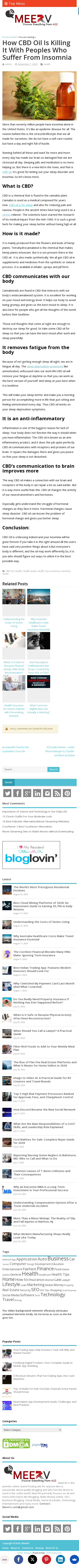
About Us (15, 1548)
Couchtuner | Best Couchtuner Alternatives (27, 826)
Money (59, 1285)
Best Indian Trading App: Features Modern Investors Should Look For (42, 969)
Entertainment (12, 1269)
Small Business (69, 1290)
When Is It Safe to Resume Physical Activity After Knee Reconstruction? (13, 667)
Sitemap (39, 1548)
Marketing (35, 1284)
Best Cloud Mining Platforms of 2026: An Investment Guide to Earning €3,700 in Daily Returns (42, 906)
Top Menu (17, 3)
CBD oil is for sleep (21, 205)
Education (57, 1264)
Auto (42, 1259)
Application (26, 1259)
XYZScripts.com (54, 1552)
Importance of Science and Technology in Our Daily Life (34, 811)
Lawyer (66, 1280)
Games (6, 1274)
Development (43, 1264)
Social (8, 782)
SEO (35, 1289)
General (15, 1274)
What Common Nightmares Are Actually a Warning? (38, 709)
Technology (52, 1294)
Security (25, 1290)
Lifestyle (11, 1284)
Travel (8, 1299)
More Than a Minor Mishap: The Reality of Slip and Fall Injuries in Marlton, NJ (44, 1219)
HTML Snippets (24, 1552)
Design (30, 1264)
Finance (45, 1268)
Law (57, 1279)
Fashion (29, 1268)
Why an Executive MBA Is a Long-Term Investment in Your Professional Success (40, 1188)
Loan (24, 1285)
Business (58, 1258)
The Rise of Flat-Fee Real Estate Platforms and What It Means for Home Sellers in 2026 (45, 1063)
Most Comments (13, 803)
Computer (18, 1263)
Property (68, 1285)
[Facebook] (18, 1559)
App (13, 1259)
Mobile (49, 1285)
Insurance (36, 1279)
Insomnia (55, 571)
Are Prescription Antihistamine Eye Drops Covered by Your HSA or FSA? (38, 667)
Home (8, 1279)
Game (65, 1269)
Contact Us (27, 1548)
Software (27, 1295)
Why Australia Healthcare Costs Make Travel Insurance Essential (39, 624)
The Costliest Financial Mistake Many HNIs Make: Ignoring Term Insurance (42, 953)
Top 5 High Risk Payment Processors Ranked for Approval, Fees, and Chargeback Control (43, 1095)
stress (6, 214)
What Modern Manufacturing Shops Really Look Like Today (41, 1235)
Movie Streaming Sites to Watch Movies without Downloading (37, 831)
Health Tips (43, 571)
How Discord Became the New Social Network (44, 1109)
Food (58, 1269)
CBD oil (6, 172)
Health (47, 64)
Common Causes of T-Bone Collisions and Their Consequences (41, 1172)
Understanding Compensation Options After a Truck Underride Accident (45, 1204)
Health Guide (29, 571)
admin (8, 64)
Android (6, 1259)
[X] (32, 1559)
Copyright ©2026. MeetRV (15, 1543)
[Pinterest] (46, 1559)
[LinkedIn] (60, 1559)
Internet (49, 1280)
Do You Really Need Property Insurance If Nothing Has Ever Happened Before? (41, 1000)
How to (21, 1279)
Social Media (10, 1295)
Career (5, 1264)
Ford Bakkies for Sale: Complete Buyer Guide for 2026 (43, 1141)
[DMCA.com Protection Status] (16, 1448)
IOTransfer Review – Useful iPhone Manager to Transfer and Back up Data (59, 751)
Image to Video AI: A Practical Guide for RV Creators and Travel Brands (42, 1079)
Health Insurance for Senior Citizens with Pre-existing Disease (14, 710)
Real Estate (10, 1290)
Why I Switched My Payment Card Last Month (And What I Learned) (43, 984)
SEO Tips (45, 1290)
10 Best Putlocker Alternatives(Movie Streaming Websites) (35, 821)
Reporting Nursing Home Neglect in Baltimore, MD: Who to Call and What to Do (44, 1156)
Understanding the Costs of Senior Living (14, 622)
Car (72, 1259)
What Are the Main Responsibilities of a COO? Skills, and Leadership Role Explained (44, 1125)
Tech (37, 1295)
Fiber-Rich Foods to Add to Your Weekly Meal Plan (44, 1048)
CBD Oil (10, 571)
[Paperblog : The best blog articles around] (40, 1448)
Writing (18, 1300)
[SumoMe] (74, 1559)
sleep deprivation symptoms (45, 366)
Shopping (56, 1290)
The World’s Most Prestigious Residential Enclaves (41, 888)
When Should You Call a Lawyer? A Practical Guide (42, 1032)
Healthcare (45, 1274)
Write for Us (52, 1548)
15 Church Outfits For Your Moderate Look (27, 816)
